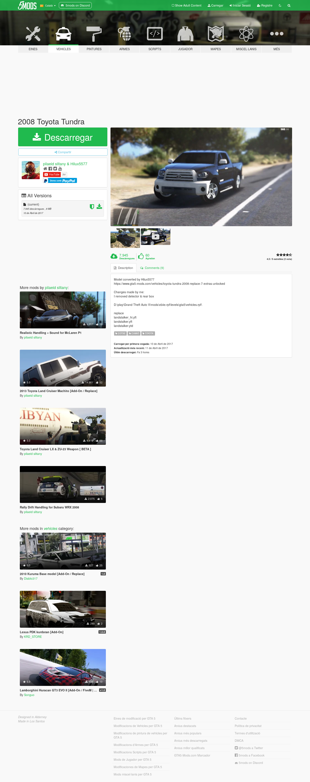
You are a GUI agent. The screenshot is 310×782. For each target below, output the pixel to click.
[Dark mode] (280, 5)
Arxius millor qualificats (189, 748)
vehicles (50, 528)
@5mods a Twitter (250, 748)
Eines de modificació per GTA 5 (134, 718)
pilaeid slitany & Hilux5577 (65, 163)
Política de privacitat (248, 726)
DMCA (239, 740)
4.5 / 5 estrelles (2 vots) (279, 259)
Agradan (150, 258)
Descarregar (67, 136)
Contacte (241, 718)
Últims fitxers (182, 718)
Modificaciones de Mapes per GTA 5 (138, 767)
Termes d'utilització (247, 733)
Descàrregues (127, 258)
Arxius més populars (187, 733)
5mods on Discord (250, 763)
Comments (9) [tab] (153, 268)
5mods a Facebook (251, 755)
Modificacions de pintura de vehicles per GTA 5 (140, 735)
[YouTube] (60, 168)
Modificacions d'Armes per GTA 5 (136, 745)
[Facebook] (50, 168)
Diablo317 (31, 578)
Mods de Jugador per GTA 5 (132, 759)
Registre (266, 5)
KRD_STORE (33, 636)
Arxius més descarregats (190, 740)
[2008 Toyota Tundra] (201, 177)
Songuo (29, 695)
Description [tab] (124, 268)
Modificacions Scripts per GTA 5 (135, 752)
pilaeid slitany (56, 287)
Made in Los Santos (31, 721)
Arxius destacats (185, 726)
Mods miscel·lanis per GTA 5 (133, 774)
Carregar (216, 5)
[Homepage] (45, 168)
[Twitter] (55, 168)
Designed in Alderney (32, 717)
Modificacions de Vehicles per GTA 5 (138, 726)
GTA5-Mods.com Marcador (192, 755)
